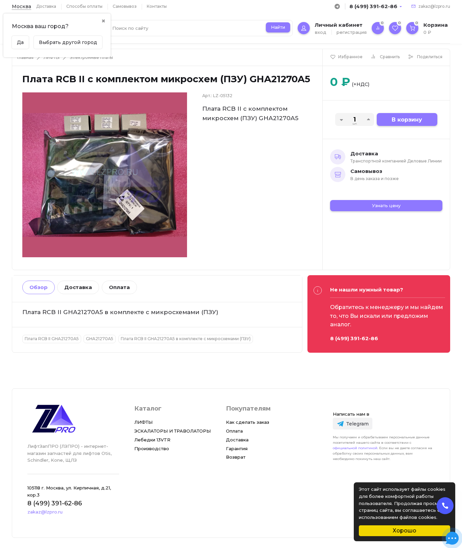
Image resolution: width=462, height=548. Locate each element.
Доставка (46, 6)
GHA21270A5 (99, 338)
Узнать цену (386, 205)
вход (320, 32)
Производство (151, 448)
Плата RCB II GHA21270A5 (52, 338)
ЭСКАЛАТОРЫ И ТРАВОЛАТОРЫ (172, 431)
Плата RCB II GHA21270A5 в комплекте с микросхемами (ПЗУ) (186, 338)
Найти (278, 27)
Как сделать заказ (247, 422)
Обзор (38, 287)
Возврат (236, 457)
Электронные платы (91, 57)
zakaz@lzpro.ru (434, 6)
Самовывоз (125, 6)
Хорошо (404, 530)
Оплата (119, 287)
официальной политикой (355, 448)
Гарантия (237, 448)
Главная (25, 57)
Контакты (157, 6)
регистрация (352, 32)
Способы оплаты (84, 6)
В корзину (407, 119)
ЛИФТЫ (52, 57)
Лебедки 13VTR (152, 439)
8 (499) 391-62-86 (373, 6)
